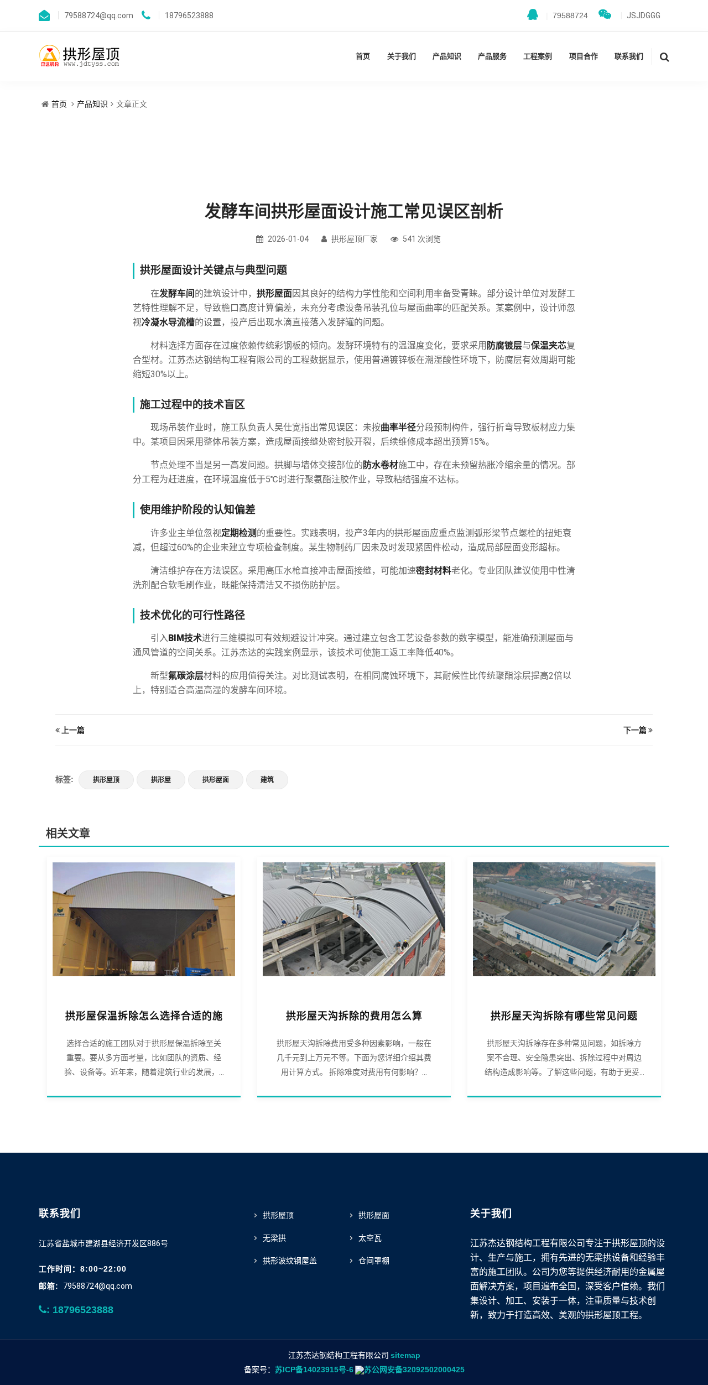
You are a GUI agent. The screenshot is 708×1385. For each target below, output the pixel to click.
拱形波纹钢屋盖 (290, 1260)
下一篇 (635, 730)
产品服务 (492, 56)
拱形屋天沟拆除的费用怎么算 (354, 1016)
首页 (363, 56)
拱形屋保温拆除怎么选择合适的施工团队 (144, 1016)
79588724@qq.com (97, 1286)
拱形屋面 (215, 780)
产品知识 (447, 56)
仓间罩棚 (373, 1260)
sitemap (405, 1355)
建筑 (267, 780)
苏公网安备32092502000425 (414, 1369)
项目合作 (583, 56)
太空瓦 (370, 1237)
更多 (144, 925)
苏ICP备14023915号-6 (314, 1369)
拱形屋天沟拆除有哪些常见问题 (564, 1016)
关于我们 (401, 56)
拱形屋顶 (106, 780)
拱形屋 (161, 780)
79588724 (567, 15)
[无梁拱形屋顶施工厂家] (80, 55)
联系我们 (629, 56)
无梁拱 (274, 1237)
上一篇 (73, 730)
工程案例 (537, 56)
